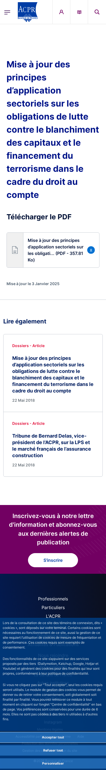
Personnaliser (53, 763)
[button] (97, 12)
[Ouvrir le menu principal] (7, 12)
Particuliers (53, 607)
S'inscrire (53, 560)
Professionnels (53, 598)
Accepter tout (53, 737)
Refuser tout (53, 750)
